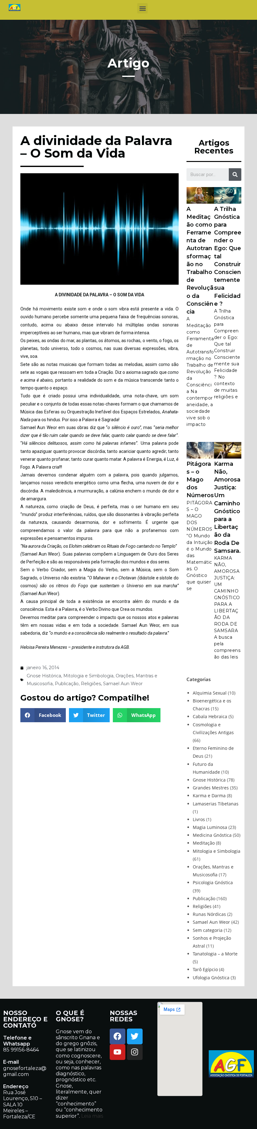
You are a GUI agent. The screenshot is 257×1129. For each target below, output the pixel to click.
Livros (199, 819)
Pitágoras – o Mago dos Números (200, 479)
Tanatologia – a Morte (215, 954)
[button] (142, 8)
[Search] (235, 174)
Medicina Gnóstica (212, 835)
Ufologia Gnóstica (211, 978)
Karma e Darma (209, 795)
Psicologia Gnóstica (213, 882)
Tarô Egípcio (205, 969)
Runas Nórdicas (209, 914)
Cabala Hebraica (210, 716)
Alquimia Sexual (210, 693)
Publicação (67, 683)
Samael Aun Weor (123, 683)
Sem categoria (208, 930)
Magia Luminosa (210, 827)
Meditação (204, 843)
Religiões (91, 683)
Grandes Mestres (211, 788)
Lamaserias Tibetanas (216, 804)
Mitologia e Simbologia (88, 676)
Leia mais (91, 1116)
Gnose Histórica (44, 676)
